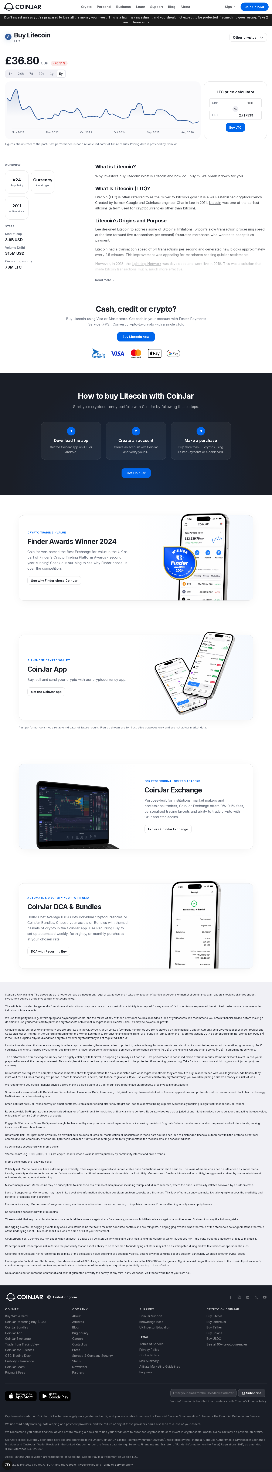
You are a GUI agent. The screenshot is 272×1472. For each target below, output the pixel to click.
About (185, 7)
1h (10, 73)
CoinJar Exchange (18, 1338)
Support (156, 7)
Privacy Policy (149, 1349)
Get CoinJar (136, 473)
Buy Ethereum (216, 1322)
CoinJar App (14, 1333)
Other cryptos (244, 37)
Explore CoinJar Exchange (168, 829)
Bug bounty (80, 1333)
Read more (103, 280)
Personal (104, 7)
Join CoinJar (254, 7)
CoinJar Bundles (16, 1327)
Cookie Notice (149, 1355)
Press (76, 1350)
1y (52, 73)
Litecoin (215, 203)
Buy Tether (214, 1327)
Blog (171, 7)
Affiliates (78, 1322)
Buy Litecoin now (136, 337)
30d (41, 73)
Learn (140, 7)
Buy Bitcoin (214, 1316)
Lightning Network (146, 264)
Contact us (79, 1344)
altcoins (101, 208)
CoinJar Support (150, 1316)
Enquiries (145, 1372)
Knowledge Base (151, 1322)
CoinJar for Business (19, 1350)
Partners (78, 1372)
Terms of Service (151, 1344)
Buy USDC (214, 1338)
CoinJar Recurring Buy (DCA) (25, 1322)
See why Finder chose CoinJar (54, 580)
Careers (78, 1338)
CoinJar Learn (15, 1367)
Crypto (86, 7)
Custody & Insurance (19, 1361)
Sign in (230, 7)
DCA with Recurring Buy (49, 951)
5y (61, 73)
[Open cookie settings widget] (7, 1465)
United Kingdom (65, 1297)
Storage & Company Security (92, 1355)
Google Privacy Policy (80, 1464)
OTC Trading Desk (18, 1355)
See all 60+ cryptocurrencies (227, 1344)
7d (31, 73)
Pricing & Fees (15, 1372)
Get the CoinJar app (46, 692)
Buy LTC (235, 127)
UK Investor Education (154, 1327)
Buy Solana (214, 1333)
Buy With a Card (16, 1316)
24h (21, 73)
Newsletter (79, 1367)
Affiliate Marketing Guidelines (159, 1366)
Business (123, 7)
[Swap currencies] (235, 109)
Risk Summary (149, 1361)
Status (76, 1361)
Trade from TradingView (22, 1344)
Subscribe (254, 1393)
